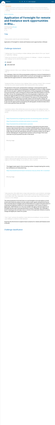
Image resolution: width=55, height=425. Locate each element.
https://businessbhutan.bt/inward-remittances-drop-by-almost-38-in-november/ (28, 170)
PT (27, 1)
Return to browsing (8, 14)
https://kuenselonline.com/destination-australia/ (19, 124)
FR (24, 1)
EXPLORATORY (11, 65)
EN (19, 1)
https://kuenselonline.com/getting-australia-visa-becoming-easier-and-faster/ (27, 118)
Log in (52, 1)
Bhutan (15, 27)
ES (22, 1)
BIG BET (9, 62)
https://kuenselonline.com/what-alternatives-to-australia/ (22, 121)
